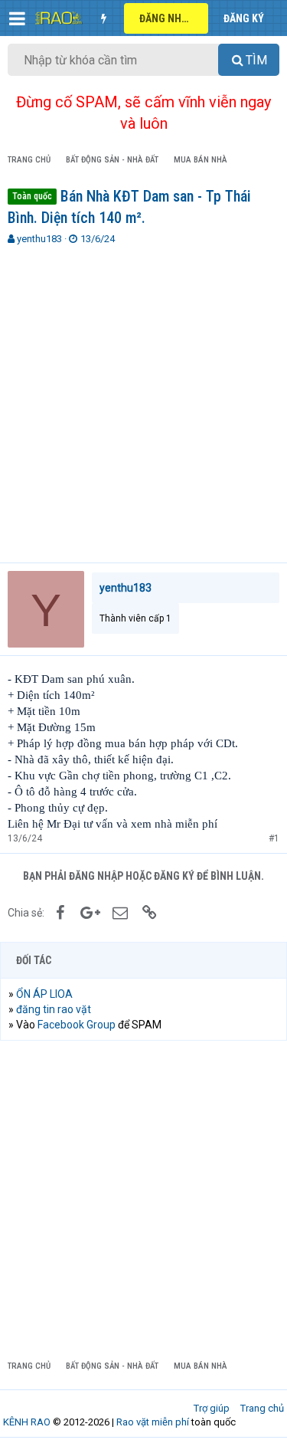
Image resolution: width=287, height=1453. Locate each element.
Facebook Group (77, 1024)
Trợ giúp (212, 1408)
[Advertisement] (143, 397)
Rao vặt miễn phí (152, 1422)
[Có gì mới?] (103, 18)
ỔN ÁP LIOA (44, 994)
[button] (17, 18)
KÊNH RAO (27, 1422)
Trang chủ (262, 1408)
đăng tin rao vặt (53, 1009)
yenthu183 (39, 238)
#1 (274, 838)
